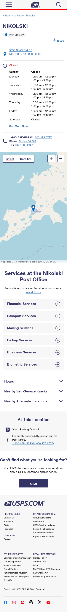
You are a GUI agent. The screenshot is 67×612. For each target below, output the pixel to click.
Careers (7, 539)
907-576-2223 (27, 141)
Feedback (8, 529)
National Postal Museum (15, 572)
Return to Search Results (20, 15)
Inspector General (12, 565)
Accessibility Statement (44, 576)
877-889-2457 (24, 144)
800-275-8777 (43, 137)
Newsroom (38, 521)
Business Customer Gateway (17, 558)
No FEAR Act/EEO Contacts (46, 569)
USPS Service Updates (44, 525)
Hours (9, 381)
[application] (33, 207)
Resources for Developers (16, 576)
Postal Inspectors (12, 561)
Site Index (8, 521)
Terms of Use (39, 561)
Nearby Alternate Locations (25, 401)
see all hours (33, 292)
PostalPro (8, 580)
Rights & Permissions (43, 536)
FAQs (6, 525)
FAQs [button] (33, 483)
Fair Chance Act (40, 572)
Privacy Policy (40, 558)
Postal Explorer (11, 569)
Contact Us (9, 517)
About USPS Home (42, 517)
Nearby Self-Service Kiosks (25, 391)
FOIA (35, 565)
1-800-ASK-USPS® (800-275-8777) (33, 443)
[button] (58, 40)
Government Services (43, 532)
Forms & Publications (43, 529)
